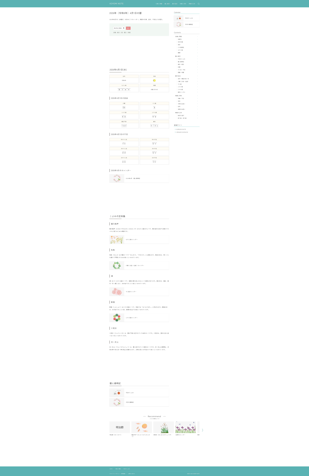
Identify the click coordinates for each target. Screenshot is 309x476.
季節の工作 (192, 4)
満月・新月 (181, 64)
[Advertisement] (139, 52)
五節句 (180, 39)
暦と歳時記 (181, 61)
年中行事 (180, 42)
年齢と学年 (183, 4)
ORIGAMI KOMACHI (182, 132)
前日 (118, 32)
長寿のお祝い (181, 109)
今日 (122, 32)
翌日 (125, 32)
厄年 (179, 106)
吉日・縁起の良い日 (183, 78)
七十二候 (180, 50)
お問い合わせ (131, 473)
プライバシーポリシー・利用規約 (117, 473)
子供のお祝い (181, 104)
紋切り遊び (181, 115)
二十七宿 (180, 89)
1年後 (129, 32)
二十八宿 (180, 87)
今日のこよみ (181, 59)
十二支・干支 (181, 70)
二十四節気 (181, 47)
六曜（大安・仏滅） (183, 81)
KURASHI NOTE (181, 129)
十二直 (180, 84)
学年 (179, 101)
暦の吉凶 (174, 4)
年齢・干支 (181, 98)
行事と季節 (159, 4)
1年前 (114, 32)
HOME (111, 468)
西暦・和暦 (181, 72)
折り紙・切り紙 (182, 118)
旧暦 (179, 67)
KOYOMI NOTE (117, 3)
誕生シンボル (181, 92)
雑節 (179, 52)
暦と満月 (167, 4)
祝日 (179, 44)
